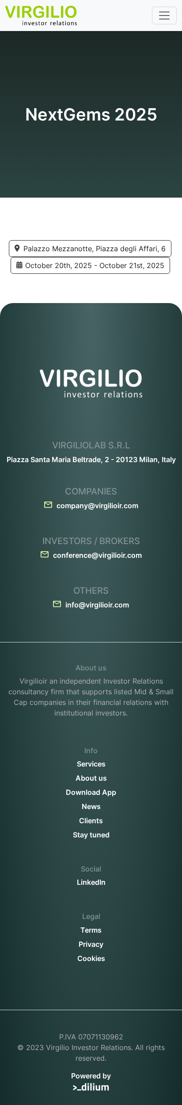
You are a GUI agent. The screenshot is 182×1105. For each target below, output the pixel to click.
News (91, 806)
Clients (91, 820)
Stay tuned (91, 834)
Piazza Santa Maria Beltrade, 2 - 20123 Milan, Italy (91, 459)
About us (91, 778)
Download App (91, 792)
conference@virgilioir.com (97, 555)
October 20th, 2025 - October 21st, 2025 (94, 265)
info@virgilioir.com (97, 604)
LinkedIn (91, 882)
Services (91, 763)
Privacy (91, 944)
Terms (91, 930)
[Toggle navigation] (164, 15)
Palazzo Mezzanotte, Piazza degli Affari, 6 (94, 248)
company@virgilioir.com (97, 505)
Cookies (91, 958)
